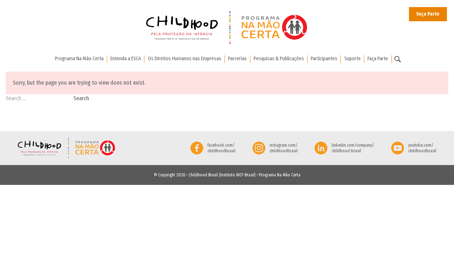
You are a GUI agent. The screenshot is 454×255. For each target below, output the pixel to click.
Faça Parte (427, 14)
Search (81, 98)
